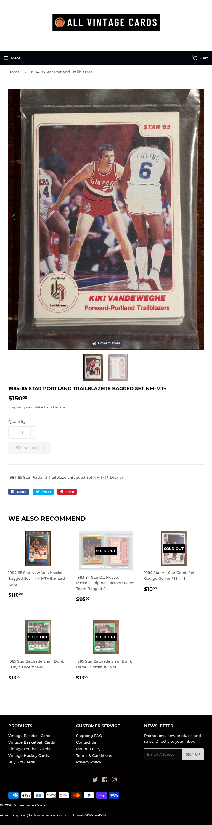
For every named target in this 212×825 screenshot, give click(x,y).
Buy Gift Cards (21, 762)
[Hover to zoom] (106, 219)
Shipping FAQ (89, 735)
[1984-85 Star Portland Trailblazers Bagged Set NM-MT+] (93, 367)
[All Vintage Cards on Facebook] (105, 780)
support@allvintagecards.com (39, 815)
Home (14, 72)
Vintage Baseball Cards (29, 735)
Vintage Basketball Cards (31, 742)
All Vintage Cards (30, 805)
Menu (16, 58)
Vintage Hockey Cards (28, 755)
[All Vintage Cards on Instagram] (114, 780)
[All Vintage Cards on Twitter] (95, 780)
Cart (203, 58)
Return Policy (88, 749)
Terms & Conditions (94, 755)
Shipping (16, 407)
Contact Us (86, 742)
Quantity (17, 421)
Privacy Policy (88, 762)
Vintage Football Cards (29, 749)
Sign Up (193, 754)
